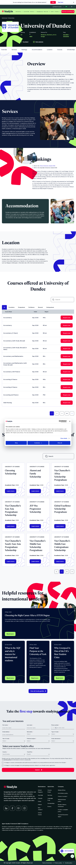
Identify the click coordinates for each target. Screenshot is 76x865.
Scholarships (51, 803)
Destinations (18, 11)
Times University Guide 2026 (47, 166)
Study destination (56, 738)
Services (32, 11)
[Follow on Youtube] (18, 808)
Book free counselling (67, 11)
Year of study (6, 738)
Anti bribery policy (63, 793)
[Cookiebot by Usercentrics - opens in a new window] (60, 421)
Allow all (60, 442)
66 (67, 413)
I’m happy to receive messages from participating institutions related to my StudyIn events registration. (29, 765)
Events (52, 11)
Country (5, 752)
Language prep (39, 11)
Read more (10, 634)
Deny (16, 442)
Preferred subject (31, 738)
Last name (30, 725)
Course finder (26, 11)
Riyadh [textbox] (29, 754)
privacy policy (7, 759)
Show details (63, 438)
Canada (40, 798)
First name (6, 725)
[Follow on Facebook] (12, 808)
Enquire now (66, 317)
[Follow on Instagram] (24, 808)
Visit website (39, 42)
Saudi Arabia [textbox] (6, 754)
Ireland (40, 804)
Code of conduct (62, 796)
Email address (6, 731)
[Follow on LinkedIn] (6, 808)
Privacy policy (58, 863)
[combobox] (54, 727)
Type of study (55, 731)
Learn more (10, 491)
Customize (37, 442)
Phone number (55, 725)
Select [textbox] (29, 734)
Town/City (30, 752)
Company (57, 11)
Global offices (61, 790)
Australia (40, 795)
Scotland (25, 42)
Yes (53, 2)
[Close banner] (69, 421)
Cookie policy (68, 863)
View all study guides (37, 691)
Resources (46, 11)
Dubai (39, 801)
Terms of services (47, 863)
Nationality (30, 731)
